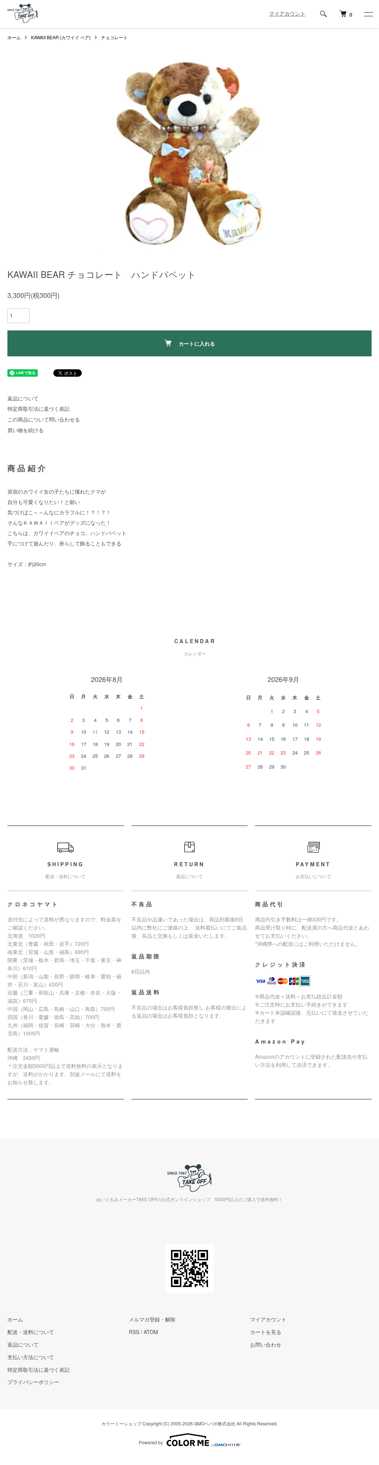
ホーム (14, 37)
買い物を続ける (25, 430)
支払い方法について (30, 1357)
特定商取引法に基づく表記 (38, 408)
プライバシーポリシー (33, 1381)
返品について (22, 398)
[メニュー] (368, 14)
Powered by (151, 1442)
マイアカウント (287, 13)
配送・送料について (30, 1331)
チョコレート (114, 37)
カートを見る (265, 1331)
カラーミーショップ (121, 1423)
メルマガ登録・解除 (152, 1319)
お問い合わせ (265, 1344)
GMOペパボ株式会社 (214, 1423)
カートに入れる (197, 343)
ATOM (151, 1331)
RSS (134, 1331)
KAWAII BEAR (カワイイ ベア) (61, 37)
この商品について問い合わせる (43, 419)
